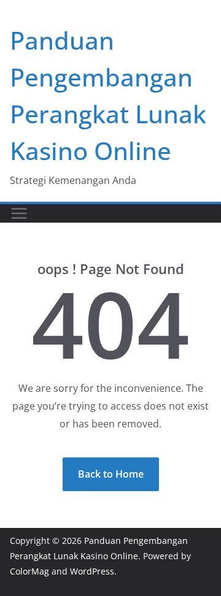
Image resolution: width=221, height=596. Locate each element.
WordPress (92, 571)
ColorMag (29, 571)
